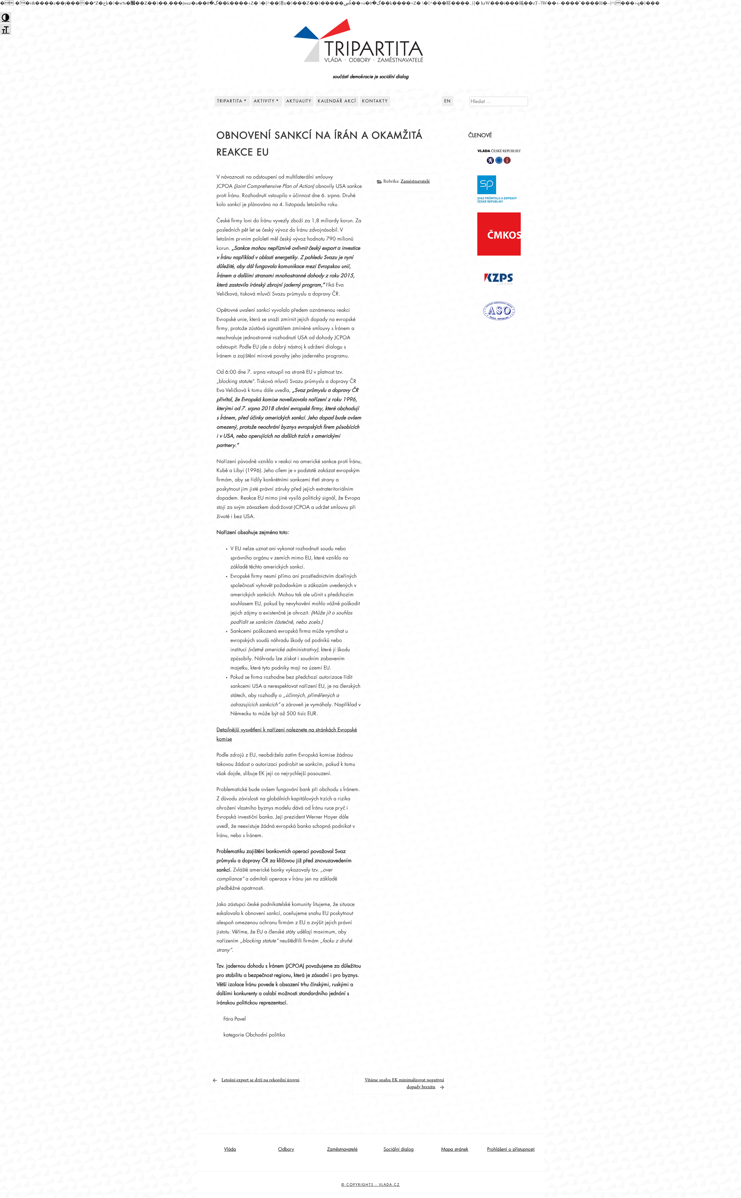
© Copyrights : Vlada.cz (370, 1184)
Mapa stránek (454, 1149)
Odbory (286, 1149)
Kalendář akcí (337, 101)
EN (447, 101)
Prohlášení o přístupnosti (511, 1149)
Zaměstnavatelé (415, 181)
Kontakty (375, 101)
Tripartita (230, 101)
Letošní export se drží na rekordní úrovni (260, 1080)
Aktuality (298, 101)
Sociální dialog (399, 1149)
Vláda (230, 1149)
